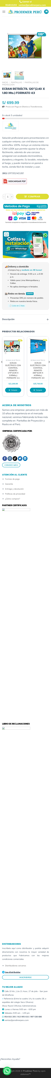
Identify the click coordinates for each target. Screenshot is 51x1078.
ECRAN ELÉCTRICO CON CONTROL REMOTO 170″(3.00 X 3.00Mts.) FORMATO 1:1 (13, 370)
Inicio (5, 82)
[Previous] (2, 367)
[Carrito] (46, 11)
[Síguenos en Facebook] (4, 458)
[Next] (49, 367)
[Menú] (4, 11)
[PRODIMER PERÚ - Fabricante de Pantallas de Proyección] (25, 12)
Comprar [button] (14, 390)
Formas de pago (12, 479)
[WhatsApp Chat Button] (7, 1071)
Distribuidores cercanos (15, 965)
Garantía (9, 484)
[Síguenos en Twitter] (20, 458)
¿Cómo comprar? (12, 498)
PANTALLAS (16, 82)
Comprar (34, 196)
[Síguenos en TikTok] (15, 458)
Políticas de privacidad (15, 494)
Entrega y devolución (14, 489)
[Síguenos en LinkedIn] (25, 458)
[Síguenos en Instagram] (10, 458)
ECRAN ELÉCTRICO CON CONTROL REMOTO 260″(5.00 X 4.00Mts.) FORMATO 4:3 (38, 370)
